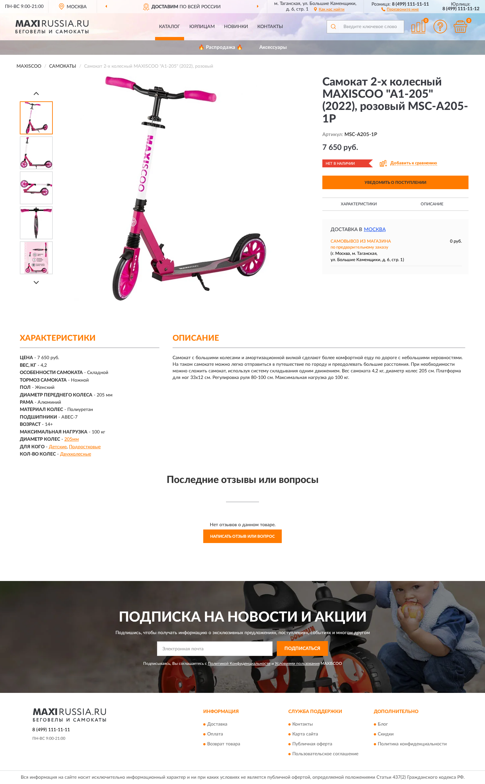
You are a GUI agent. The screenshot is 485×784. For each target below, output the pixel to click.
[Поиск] (333, 26)
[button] (400, 9)
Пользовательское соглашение (325, 754)
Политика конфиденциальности (412, 744)
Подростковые (85, 447)
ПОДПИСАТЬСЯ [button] (302, 648)
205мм (71, 439)
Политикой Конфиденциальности (239, 663)
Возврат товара (223, 744)
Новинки (236, 26)
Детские (58, 447)
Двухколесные (75, 454)
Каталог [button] (169, 26)
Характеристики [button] (359, 204)
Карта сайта (305, 734)
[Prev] (36, 93)
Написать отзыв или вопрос (242, 536)
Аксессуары (273, 47)
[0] (460, 26)
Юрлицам (202, 26)
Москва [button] (375, 229)
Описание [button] (432, 204)
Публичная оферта (312, 744)
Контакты (270, 26)
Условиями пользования (297, 663)
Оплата (215, 734)
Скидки (386, 734)
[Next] (36, 282)
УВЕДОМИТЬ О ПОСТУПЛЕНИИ (395, 183)
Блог (383, 724)
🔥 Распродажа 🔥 (220, 47)
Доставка (217, 724)
